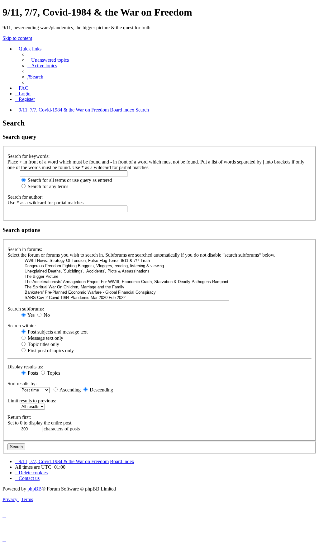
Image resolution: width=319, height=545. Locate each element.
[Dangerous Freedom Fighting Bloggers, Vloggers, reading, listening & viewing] (124, 266)
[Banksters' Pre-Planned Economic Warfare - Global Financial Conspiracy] (124, 292)
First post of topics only (50, 350)
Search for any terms (47, 186)
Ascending (70, 389)
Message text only (44, 338)
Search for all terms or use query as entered (69, 180)
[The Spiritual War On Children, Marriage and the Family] (124, 287)
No (46, 315)
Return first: (19, 417)
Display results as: (25, 366)
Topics (53, 373)
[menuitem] (48, 60)
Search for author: (25, 197)
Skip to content (17, 38)
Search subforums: (25, 308)
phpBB (34, 488)
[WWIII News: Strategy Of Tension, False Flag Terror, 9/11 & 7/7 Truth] (124, 260)
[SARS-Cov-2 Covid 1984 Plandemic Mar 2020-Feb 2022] (124, 298)
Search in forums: (24, 249)
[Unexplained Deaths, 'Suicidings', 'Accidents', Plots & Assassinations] (124, 271)
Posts (32, 373)
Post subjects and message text (57, 331)
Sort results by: (22, 383)
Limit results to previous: (31, 400)
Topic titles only (42, 344)
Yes (30, 315)
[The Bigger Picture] (124, 276)
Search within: (21, 325)
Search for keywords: (28, 156)
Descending (100, 389)
